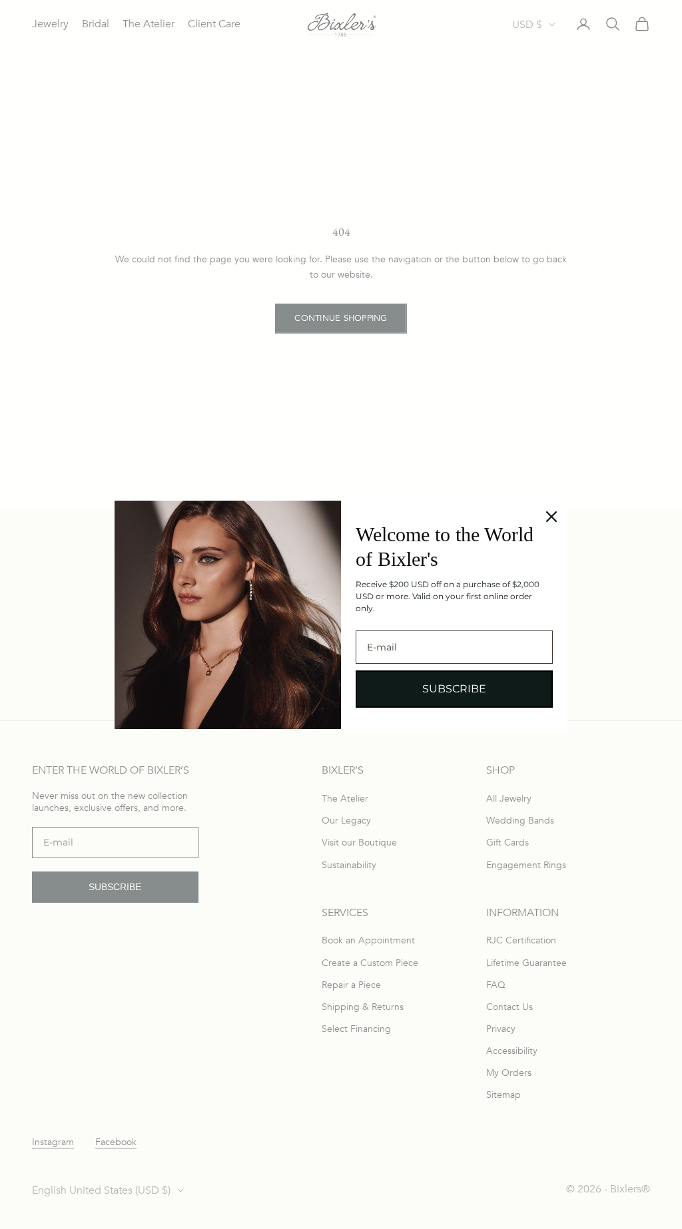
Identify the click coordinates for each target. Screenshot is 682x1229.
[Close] (551, 517)
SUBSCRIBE (454, 688)
